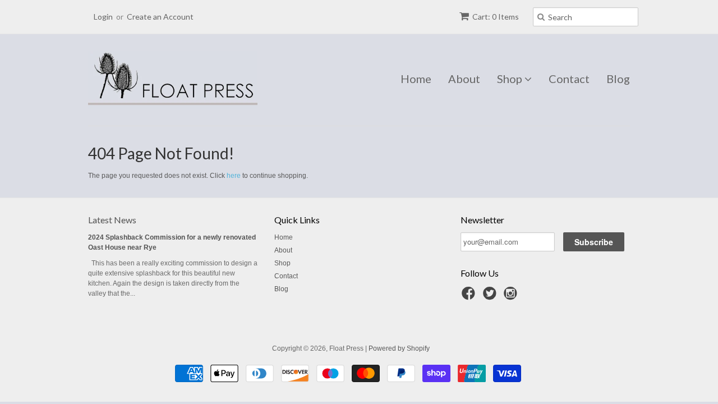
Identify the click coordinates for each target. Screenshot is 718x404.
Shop (510, 78)
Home (416, 78)
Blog (618, 78)
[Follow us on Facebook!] (470, 297)
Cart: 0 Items (495, 16)
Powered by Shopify (399, 348)
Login (103, 16)
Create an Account (160, 16)
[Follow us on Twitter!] (491, 297)
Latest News (112, 219)
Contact (569, 78)
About (464, 78)
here (234, 176)
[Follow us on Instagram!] (512, 297)
